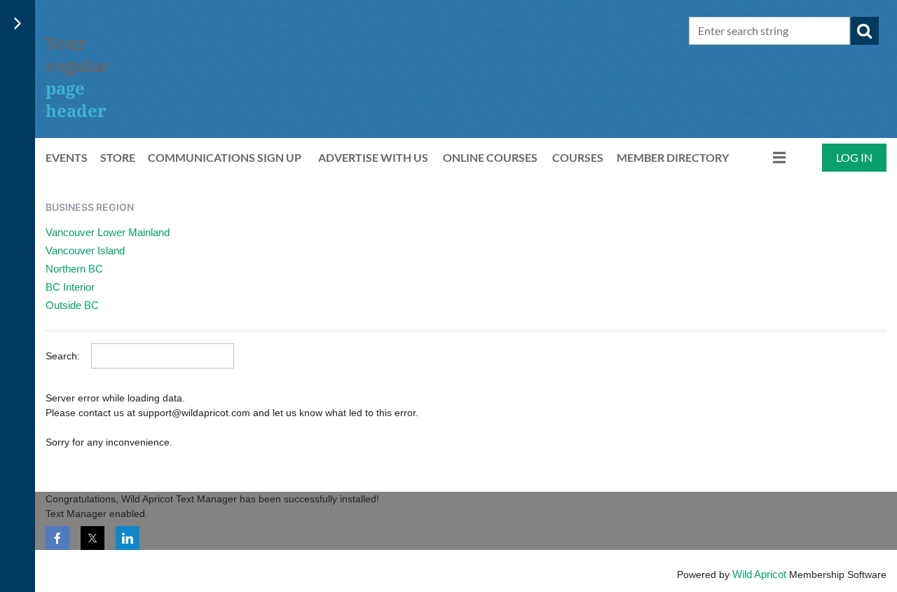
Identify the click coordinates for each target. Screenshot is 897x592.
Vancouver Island (85, 250)
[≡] (765, 157)
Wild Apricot (759, 574)
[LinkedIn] (127, 538)
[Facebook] (57, 538)
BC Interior (70, 287)
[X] (92, 538)
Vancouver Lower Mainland (108, 232)
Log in (854, 157)
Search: (63, 356)
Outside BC (72, 305)
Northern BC (74, 269)
